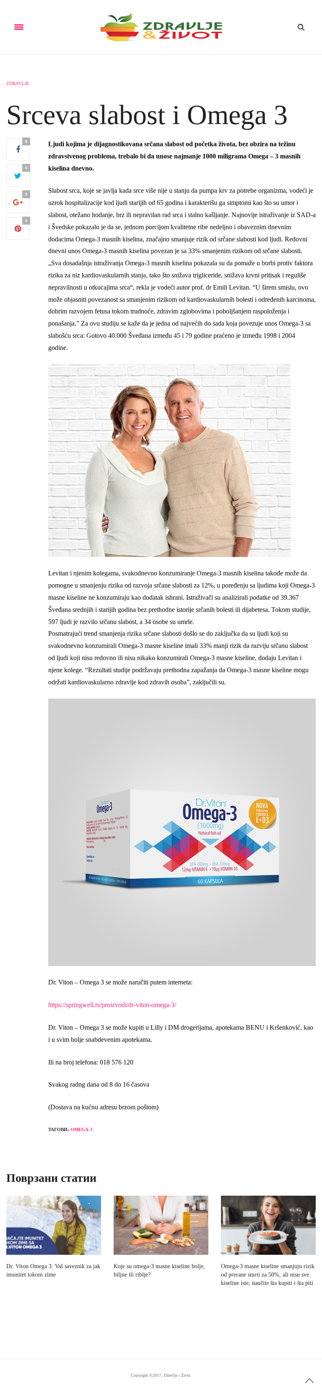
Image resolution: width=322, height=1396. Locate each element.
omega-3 (81, 1129)
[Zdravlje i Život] (161, 27)
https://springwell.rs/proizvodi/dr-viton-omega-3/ (112, 1004)
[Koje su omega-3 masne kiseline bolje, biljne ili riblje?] (161, 1225)
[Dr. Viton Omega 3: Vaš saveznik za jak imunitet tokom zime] (53, 1225)
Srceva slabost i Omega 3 (147, 114)
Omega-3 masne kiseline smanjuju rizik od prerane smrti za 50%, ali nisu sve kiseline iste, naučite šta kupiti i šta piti (267, 1274)
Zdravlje (17, 83)
